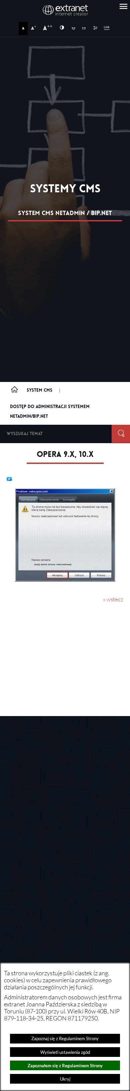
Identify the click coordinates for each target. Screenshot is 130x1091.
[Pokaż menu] (123, 6)
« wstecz (113, 599)
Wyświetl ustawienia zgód (65, 1052)
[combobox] (56, 434)
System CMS (39, 390)
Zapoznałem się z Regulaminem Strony (65, 1065)
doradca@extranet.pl (62, 875)
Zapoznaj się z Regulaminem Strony (65, 1038)
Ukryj (65, 1079)
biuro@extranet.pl (46, 782)
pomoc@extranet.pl (60, 855)
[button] (65, 579)
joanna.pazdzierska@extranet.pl (75, 915)
